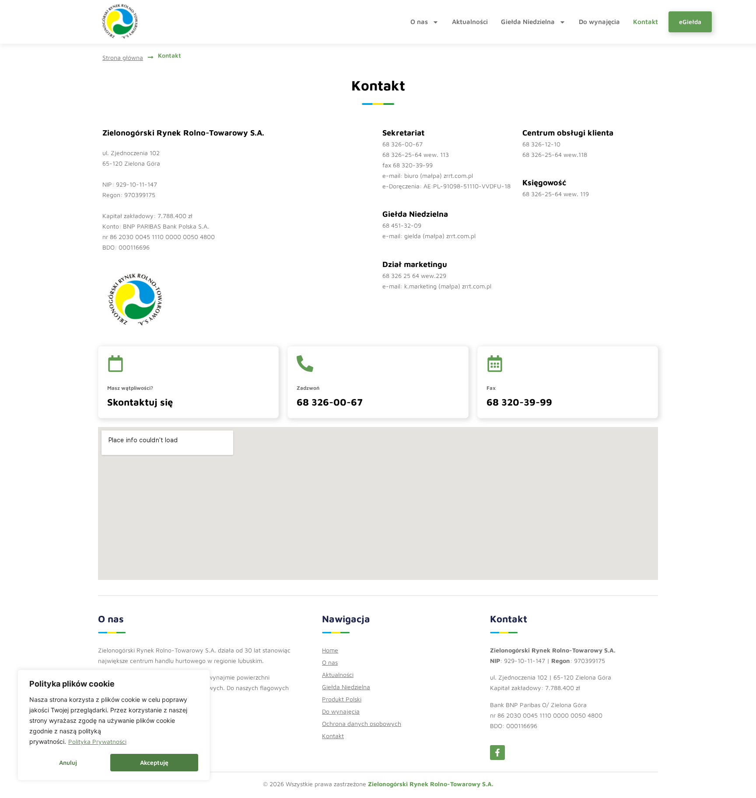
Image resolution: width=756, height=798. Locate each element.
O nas (419, 21)
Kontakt (645, 21)
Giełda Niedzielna (528, 21)
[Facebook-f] (497, 752)
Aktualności (470, 21)
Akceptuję (154, 762)
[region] (114, 725)
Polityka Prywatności (97, 741)
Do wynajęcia (599, 21)
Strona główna (122, 57)
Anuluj (68, 762)
